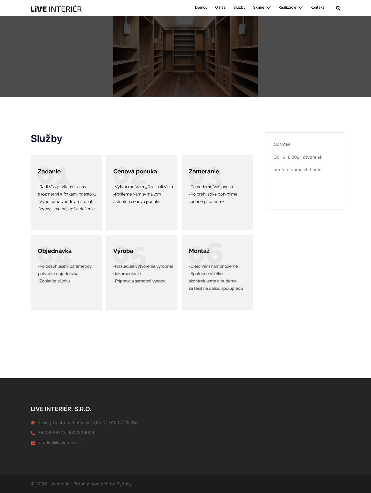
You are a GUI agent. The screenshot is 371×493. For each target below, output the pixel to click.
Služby (239, 7)
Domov (201, 7)
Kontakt (317, 7)
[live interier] (56, 7)
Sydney (124, 483)
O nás (220, 7)
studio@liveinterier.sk (61, 442)
